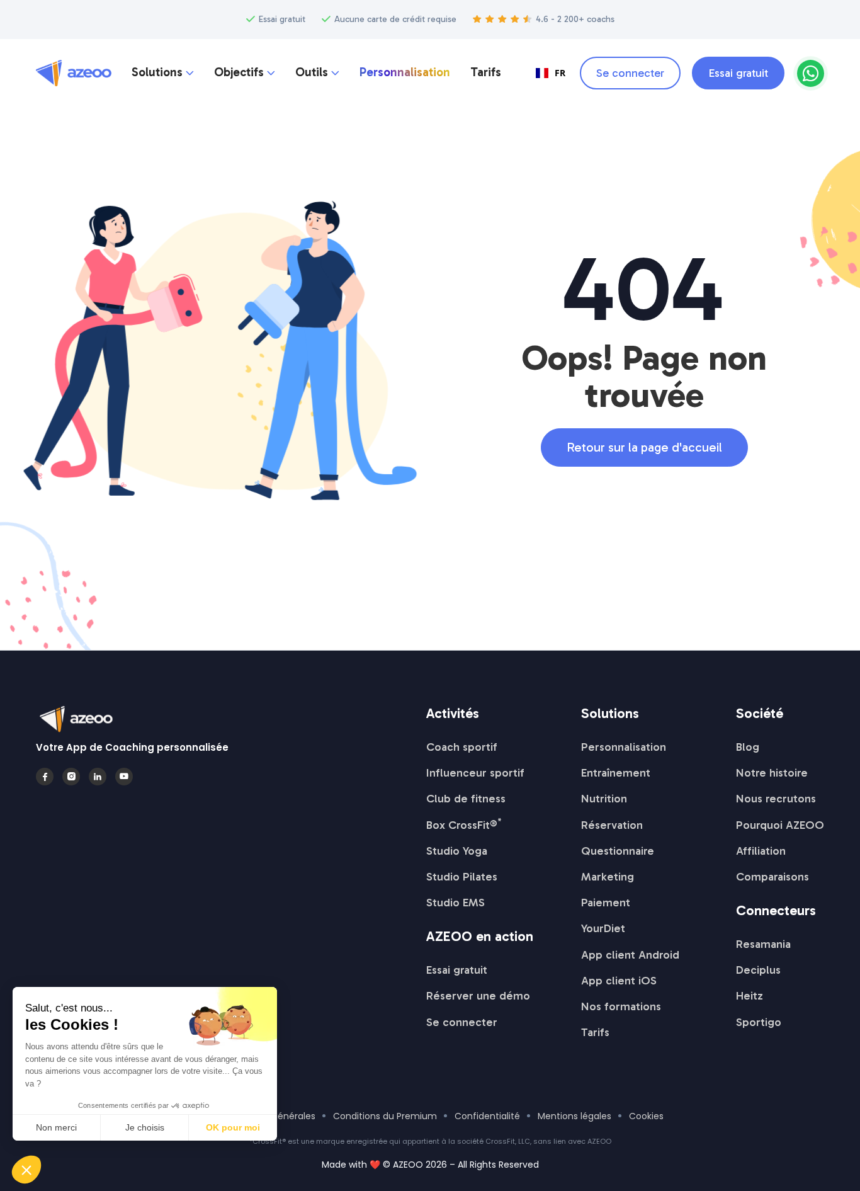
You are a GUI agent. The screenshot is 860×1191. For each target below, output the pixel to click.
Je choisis (144, 1127)
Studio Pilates (461, 877)
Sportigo (758, 1022)
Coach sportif (461, 747)
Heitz (749, 996)
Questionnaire (617, 851)
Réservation (612, 825)
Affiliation (761, 851)
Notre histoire (772, 773)
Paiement (605, 902)
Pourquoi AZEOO (780, 825)
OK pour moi (233, 1127)
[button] (163, 73)
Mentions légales (574, 1116)
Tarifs (485, 72)
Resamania (763, 944)
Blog (747, 747)
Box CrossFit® (464, 825)
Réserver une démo (478, 996)
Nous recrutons (776, 799)
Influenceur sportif (475, 773)
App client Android (630, 955)
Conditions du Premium (385, 1116)
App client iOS (619, 981)
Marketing (607, 877)
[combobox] (550, 73)
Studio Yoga (456, 851)
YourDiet (603, 928)
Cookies (646, 1116)
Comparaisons (772, 877)
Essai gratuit (738, 73)
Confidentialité (487, 1116)
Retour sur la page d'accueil (644, 447)
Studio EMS (455, 902)
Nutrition (604, 799)
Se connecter (630, 73)
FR (560, 73)
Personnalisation (404, 72)
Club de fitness (466, 799)
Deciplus (758, 970)
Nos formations (621, 1006)
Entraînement (615, 773)
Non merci (56, 1127)
